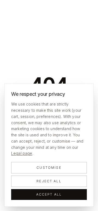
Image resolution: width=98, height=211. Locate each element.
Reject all (49, 181)
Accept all (49, 194)
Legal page (21, 153)
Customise (48, 168)
